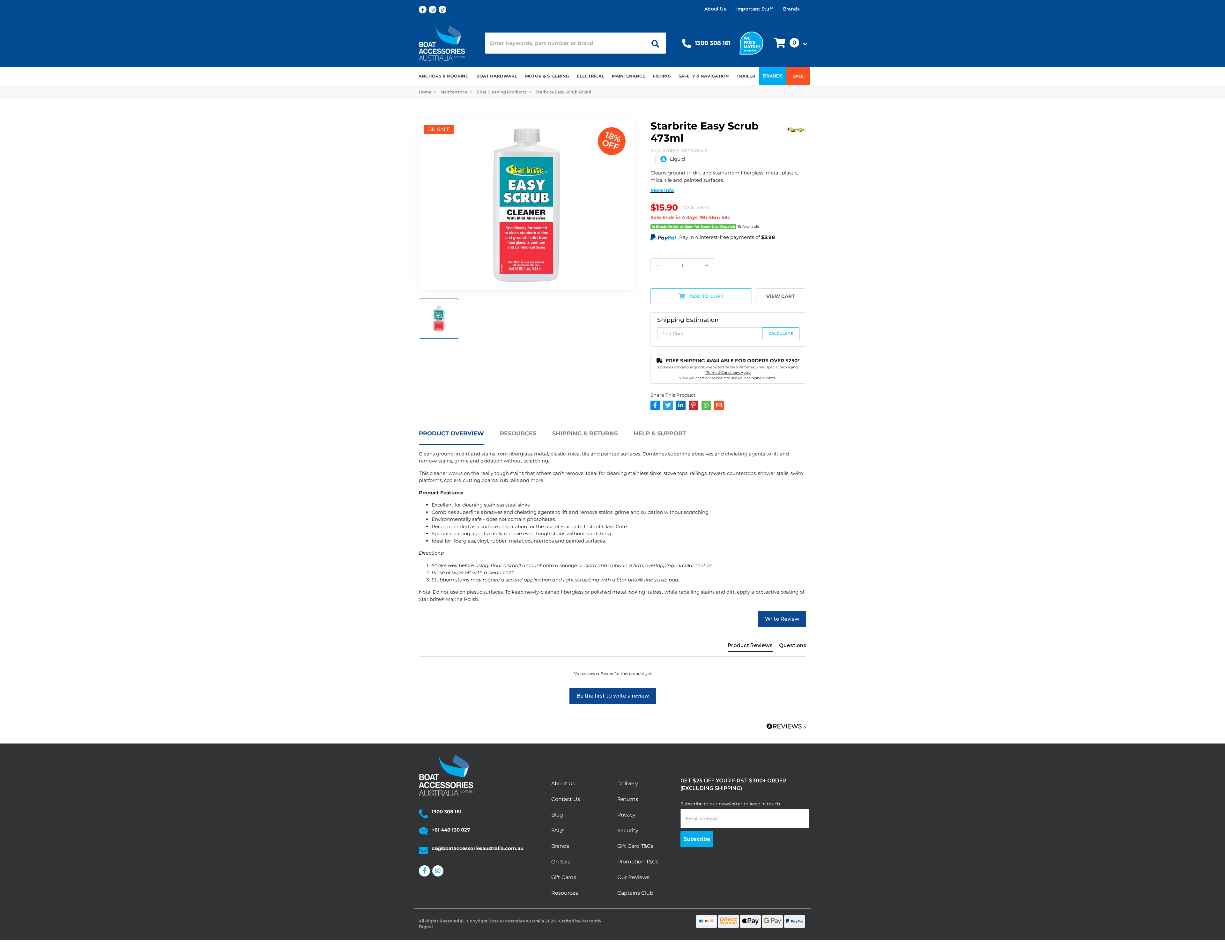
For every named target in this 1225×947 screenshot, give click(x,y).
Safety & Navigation (704, 75)
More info (662, 190)
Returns (627, 799)
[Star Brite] (796, 129)
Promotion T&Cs (637, 862)
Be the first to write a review (612, 696)
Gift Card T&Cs (635, 846)
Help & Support (660, 433)
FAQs (557, 830)
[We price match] (751, 43)
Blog (557, 815)
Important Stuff (754, 9)
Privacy (626, 815)
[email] (719, 405)
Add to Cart (706, 296)
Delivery (627, 784)
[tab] (459, 437)
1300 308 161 (713, 43)
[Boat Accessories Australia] (447, 43)
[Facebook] (655, 405)
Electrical (590, 75)
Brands (791, 9)
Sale (798, 75)
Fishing (662, 75)
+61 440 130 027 (451, 830)
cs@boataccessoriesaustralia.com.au (477, 848)
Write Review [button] (782, 619)
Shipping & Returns (585, 433)
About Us (715, 9)
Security (627, 830)
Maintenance (628, 75)
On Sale (561, 862)
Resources (518, 433)
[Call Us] (686, 45)
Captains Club (635, 893)
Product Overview (451, 433)
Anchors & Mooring (444, 75)
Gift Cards (563, 877)
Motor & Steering (547, 75)
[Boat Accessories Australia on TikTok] (444, 9)
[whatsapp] (706, 405)
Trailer (746, 75)
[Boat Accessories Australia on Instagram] (434, 9)
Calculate (780, 333)
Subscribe (697, 839)
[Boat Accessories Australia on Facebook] (424, 9)
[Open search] (653, 43)
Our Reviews (633, 877)
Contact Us (565, 799)
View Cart (780, 296)
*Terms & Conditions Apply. (728, 372)
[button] (788, 43)
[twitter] (668, 405)
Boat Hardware (496, 75)
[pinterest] (693, 405)
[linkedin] (681, 405)
